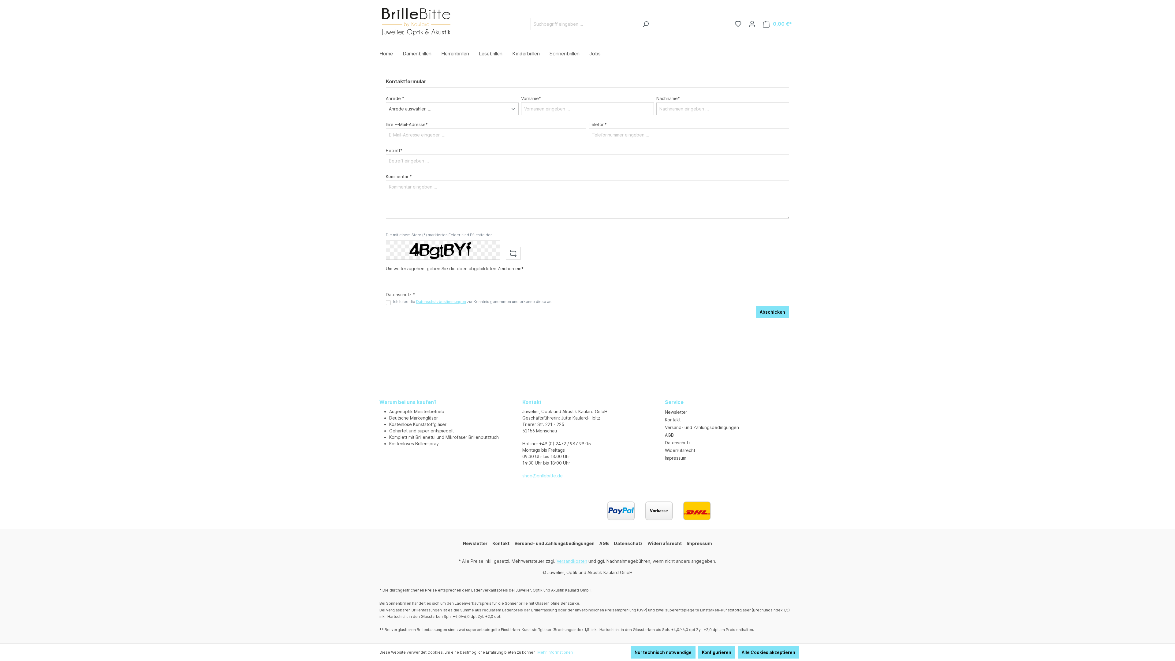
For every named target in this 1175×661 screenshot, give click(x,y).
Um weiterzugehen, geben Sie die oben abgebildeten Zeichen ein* (455, 268)
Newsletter (676, 412)
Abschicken (772, 312)
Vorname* (531, 98)
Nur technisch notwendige (663, 652)
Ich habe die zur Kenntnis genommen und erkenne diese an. (472, 301)
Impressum (675, 458)
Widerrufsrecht (680, 450)
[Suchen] (646, 24)
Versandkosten (572, 561)
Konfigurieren (716, 652)
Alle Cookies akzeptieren (768, 652)
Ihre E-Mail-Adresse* (407, 124)
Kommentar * (399, 176)
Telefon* (598, 124)
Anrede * (395, 98)
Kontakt (673, 419)
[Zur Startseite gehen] (416, 23)
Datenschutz (678, 442)
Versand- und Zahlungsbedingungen (702, 427)
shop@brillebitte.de (542, 475)
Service (674, 402)
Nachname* (668, 98)
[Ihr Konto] (752, 24)
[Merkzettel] (738, 24)
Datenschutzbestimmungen (441, 301)
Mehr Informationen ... (556, 652)
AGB (669, 435)
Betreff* (394, 150)
